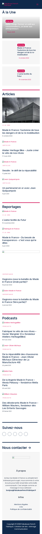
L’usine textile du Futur (24, 75)
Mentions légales (21, 504)
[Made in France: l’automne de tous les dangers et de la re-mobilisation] (8, 52)
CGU (21, 507)
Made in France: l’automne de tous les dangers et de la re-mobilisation (26, 51)
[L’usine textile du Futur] (8, 76)
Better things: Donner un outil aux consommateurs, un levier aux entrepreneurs (20, 26)
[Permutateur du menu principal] (37, 4)
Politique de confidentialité (21, 509)
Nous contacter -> (16, 448)
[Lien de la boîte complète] (21, 117)
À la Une (9, 21)
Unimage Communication (25, 527)
